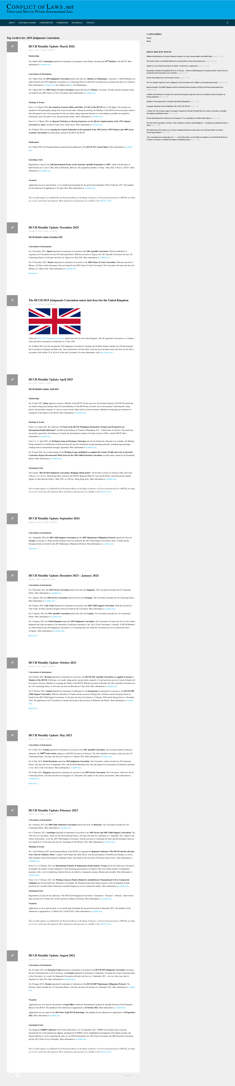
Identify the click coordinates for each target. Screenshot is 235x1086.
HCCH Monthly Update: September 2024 (54, 518)
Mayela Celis (51, 304)
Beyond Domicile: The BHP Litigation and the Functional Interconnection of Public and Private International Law (185, 87)
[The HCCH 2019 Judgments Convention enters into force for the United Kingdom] (12, 300)
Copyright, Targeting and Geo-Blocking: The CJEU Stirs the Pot (168, 106)
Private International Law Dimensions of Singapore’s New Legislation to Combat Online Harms (179, 118)
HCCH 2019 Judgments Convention (50, 338)
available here (45, 64)
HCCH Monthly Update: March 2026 (52, 46)
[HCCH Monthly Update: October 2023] (12, 662)
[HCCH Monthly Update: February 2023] (12, 810)
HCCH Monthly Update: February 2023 (53, 810)
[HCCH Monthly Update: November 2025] (12, 227)
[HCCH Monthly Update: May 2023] (12, 735)
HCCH (52, 50)
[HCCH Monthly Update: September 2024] (12, 518)
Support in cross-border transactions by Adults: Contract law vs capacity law (172, 66)
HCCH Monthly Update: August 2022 (52, 955)
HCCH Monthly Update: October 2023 (52, 662)
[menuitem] (12, 22)
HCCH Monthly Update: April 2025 (51, 379)
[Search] (226, 22)
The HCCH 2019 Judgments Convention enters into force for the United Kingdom (79, 300)
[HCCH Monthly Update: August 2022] (12, 955)
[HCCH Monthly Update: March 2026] (12, 46)
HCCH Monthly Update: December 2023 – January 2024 (64, 575)
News (44, 50)
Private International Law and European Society (163, 77)
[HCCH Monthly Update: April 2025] (12, 379)
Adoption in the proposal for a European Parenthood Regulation (168, 101)
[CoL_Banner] (41, 9)
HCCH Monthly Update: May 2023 (50, 735)
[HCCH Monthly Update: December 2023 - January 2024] (12, 575)
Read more (33, 273)
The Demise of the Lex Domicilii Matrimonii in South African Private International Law (176, 61)
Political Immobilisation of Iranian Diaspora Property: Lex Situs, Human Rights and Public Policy (179, 56)
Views (149, 38)
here (71, 85)
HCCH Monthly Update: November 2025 (54, 227)
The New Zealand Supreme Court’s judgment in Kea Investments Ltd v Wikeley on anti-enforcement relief (182, 82)
